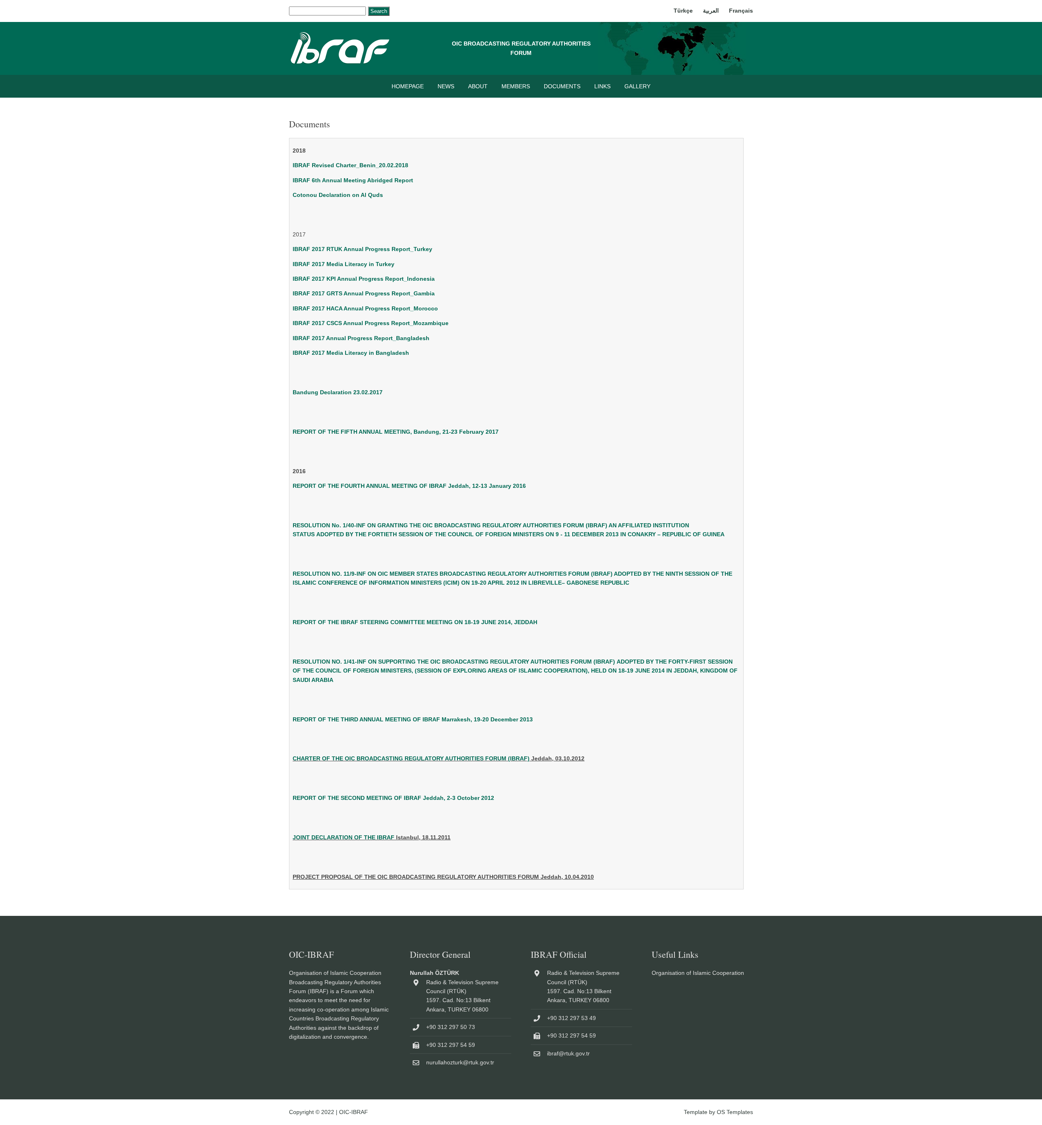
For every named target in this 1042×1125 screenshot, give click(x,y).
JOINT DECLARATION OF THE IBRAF (343, 837)
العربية (711, 10)
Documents (562, 86)
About (478, 86)
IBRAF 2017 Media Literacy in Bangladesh (351, 353)
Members (515, 86)
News (446, 86)
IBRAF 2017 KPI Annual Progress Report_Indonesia (364, 278)
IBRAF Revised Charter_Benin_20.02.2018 (350, 165)
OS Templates (735, 1112)
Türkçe (683, 10)
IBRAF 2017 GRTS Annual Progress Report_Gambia (364, 293)
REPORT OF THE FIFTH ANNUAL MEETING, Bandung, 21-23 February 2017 (396, 431)
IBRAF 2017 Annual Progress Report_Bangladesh (361, 338)
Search (378, 11)
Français (741, 10)
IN (524, 582)
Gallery (637, 86)
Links (602, 86)
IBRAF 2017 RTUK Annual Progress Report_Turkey (362, 249)
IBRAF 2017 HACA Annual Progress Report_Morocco (365, 308)
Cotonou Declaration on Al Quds (338, 195)
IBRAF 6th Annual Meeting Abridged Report (353, 180)
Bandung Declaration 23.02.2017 (338, 392)
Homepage (408, 86)
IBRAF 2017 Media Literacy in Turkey (343, 264)
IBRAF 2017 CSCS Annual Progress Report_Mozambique (371, 323)
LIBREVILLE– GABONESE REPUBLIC (578, 582)
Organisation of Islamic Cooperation (698, 973)
